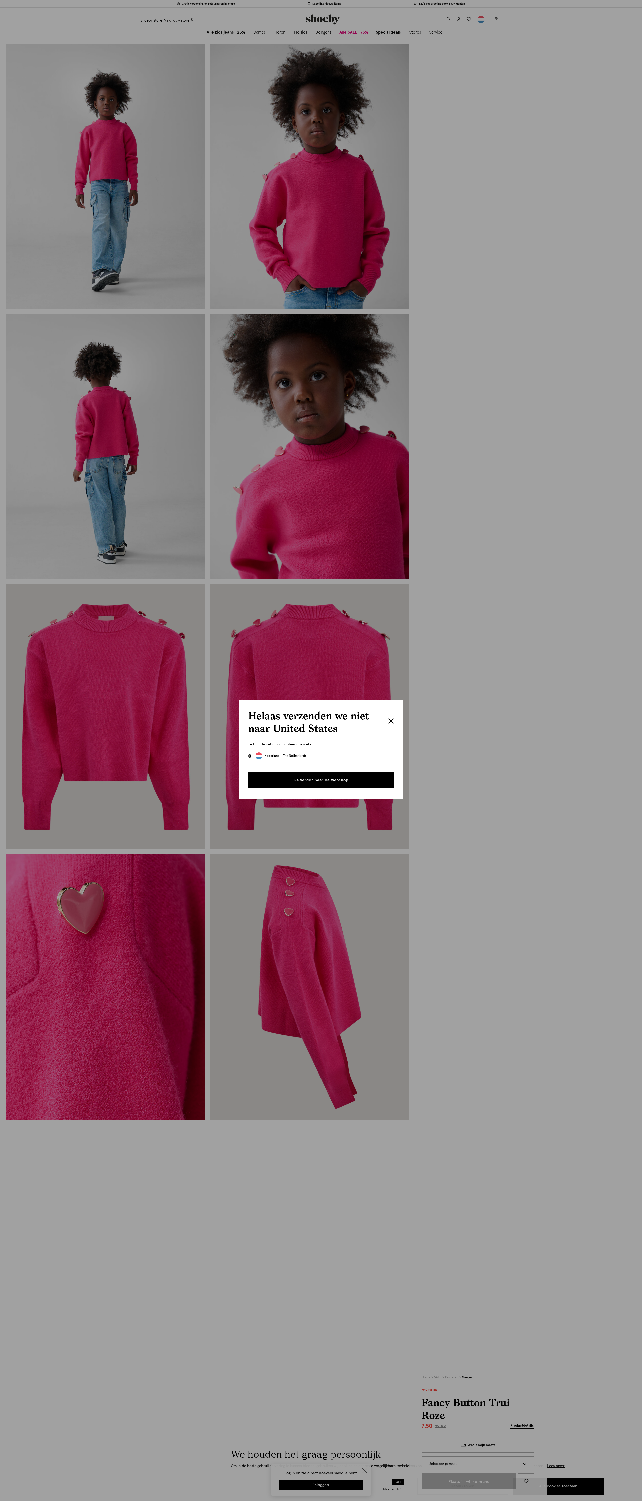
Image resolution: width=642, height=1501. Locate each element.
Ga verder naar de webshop (321, 780)
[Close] (391, 721)
